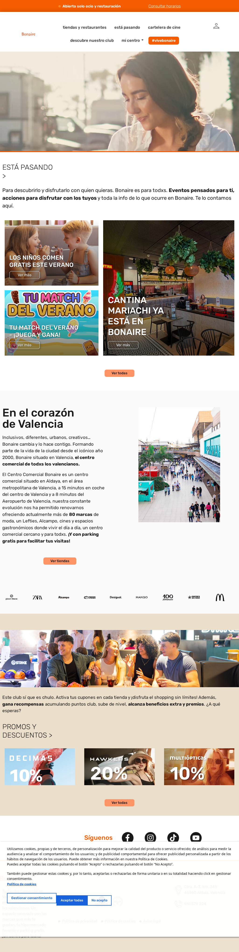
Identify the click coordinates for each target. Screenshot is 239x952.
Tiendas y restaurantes (84, 27)
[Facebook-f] (128, 838)
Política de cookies (21, 884)
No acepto (99, 900)
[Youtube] (196, 838)
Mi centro (131, 40)
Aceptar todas (72, 900)
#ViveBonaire (164, 40)
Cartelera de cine (164, 27)
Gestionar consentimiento (31, 898)
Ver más (25, 275)
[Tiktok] (173, 838)
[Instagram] (150, 838)
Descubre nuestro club (92, 40)
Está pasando (127, 27)
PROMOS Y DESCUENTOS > (27, 731)
